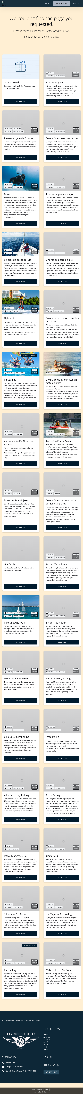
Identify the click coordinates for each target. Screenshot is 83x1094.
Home (46, 1034)
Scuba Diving (53, 795)
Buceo (7, 194)
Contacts (47, 1049)
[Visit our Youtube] (58, 1065)
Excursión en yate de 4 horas (62, 138)
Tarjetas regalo (12, 82)
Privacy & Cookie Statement (41, 1092)
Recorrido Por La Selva (58, 441)
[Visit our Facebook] (45, 1065)
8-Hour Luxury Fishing (58, 678)
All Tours (47, 1039)
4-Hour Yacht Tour (56, 622)
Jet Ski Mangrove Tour (16, 856)
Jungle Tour (52, 856)
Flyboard (9, 318)
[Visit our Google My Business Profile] (49, 1065)
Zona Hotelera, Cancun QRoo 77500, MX (21, 1071)
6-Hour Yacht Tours (15, 622)
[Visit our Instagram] (54, 1065)
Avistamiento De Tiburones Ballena (19, 442)
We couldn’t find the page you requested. (23, 1020)
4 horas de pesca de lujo (59, 194)
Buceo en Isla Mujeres (16, 500)
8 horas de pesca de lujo (17, 259)
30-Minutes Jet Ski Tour (58, 970)
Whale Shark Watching (16, 678)
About (46, 1042)
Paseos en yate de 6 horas (18, 138)
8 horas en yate (54, 82)
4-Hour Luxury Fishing (16, 795)
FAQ (45, 1047)
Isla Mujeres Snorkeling (59, 914)
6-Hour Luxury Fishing (16, 736)
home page (52, 36)
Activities (47, 1037)
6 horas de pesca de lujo (59, 259)
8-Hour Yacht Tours (56, 564)
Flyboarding (52, 736)
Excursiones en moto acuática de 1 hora (62, 319)
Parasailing (10, 379)
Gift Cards (9, 564)
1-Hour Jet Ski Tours (15, 914)
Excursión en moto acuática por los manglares (61, 502)
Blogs (46, 1044)
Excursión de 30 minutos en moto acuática (61, 381)
